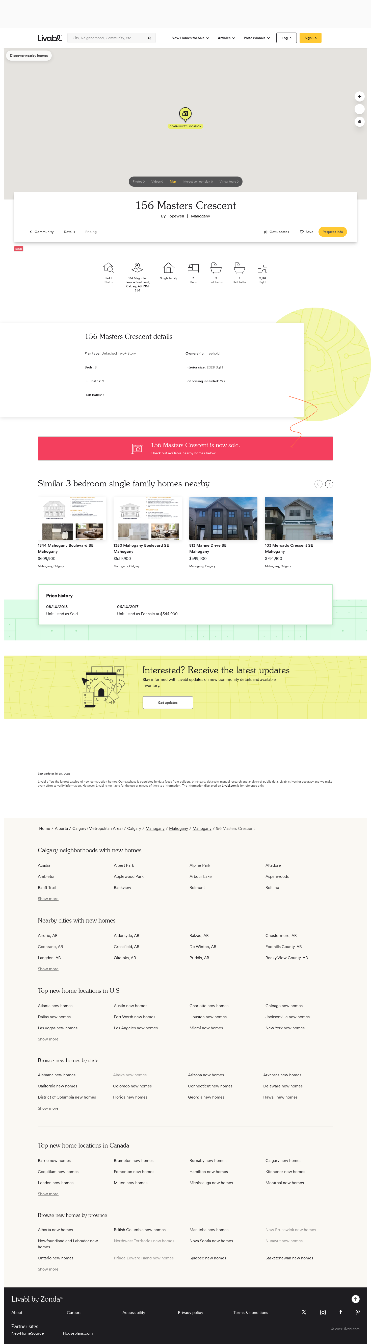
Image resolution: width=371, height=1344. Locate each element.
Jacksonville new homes (288, 1016)
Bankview (122, 887)
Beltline (272, 887)
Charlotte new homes (209, 1005)
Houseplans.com (78, 1333)
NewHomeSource (27, 1333)
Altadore (273, 865)
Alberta (61, 828)
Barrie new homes (54, 1160)
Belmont (197, 887)
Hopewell (175, 216)
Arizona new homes (206, 1075)
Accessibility (133, 1312)
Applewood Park (129, 876)
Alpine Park (200, 865)
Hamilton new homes (209, 1171)
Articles (224, 38)
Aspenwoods (277, 876)
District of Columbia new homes (67, 1097)
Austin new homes (130, 1005)
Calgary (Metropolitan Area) (97, 828)
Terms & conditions (250, 1312)
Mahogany (200, 216)
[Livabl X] (304, 1312)
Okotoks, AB (125, 957)
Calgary (134, 828)
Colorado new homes (132, 1086)
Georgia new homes (206, 1097)
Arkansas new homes (282, 1075)
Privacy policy (190, 1312)
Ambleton (47, 876)
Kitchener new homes (285, 1171)
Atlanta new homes (55, 1005)
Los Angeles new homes (136, 1028)
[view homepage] (50, 38)
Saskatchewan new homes (289, 1258)
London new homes (55, 1182)
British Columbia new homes (140, 1229)
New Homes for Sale (188, 38)
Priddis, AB (199, 957)
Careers (74, 1312)
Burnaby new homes (208, 1160)
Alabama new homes (56, 1075)
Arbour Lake (201, 876)
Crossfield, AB (126, 946)
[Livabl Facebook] (340, 1312)
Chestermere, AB (281, 935)
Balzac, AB (199, 935)
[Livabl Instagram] (323, 1312)
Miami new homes (206, 1028)
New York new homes (285, 1028)
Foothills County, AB (284, 946)
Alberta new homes (55, 1229)
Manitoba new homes (209, 1229)
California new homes (57, 1086)
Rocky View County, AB (287, 957)
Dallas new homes (54, 1016)
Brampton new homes (133, 1160)
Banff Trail (47, 887)
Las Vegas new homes (57, 1028)
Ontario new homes (55, 1258)
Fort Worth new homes (134, 1016)
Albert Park (124, 865)
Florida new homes (130, 1097)
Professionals (255, 38)
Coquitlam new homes (58, 1171)
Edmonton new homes (134, 1171)
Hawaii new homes (280, 1097)
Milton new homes (130, 1182)
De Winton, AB (203, 946)
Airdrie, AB (48, 935)
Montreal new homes (285, 1182)
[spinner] (150, 38)
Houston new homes (208, 1016)
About (16, 1312)
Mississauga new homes (211, 1182)
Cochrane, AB (50, 946)
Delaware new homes (283, 1086)
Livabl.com (229, 785)
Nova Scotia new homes (211, 1240)
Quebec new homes (208, 1258)
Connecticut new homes (210, 1086)
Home (44, 828)
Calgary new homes (283, 1160)
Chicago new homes (284, 1005)
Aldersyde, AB (126, 935)
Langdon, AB (49, 957)
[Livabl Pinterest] (358, 1312)
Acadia (44, 865)
